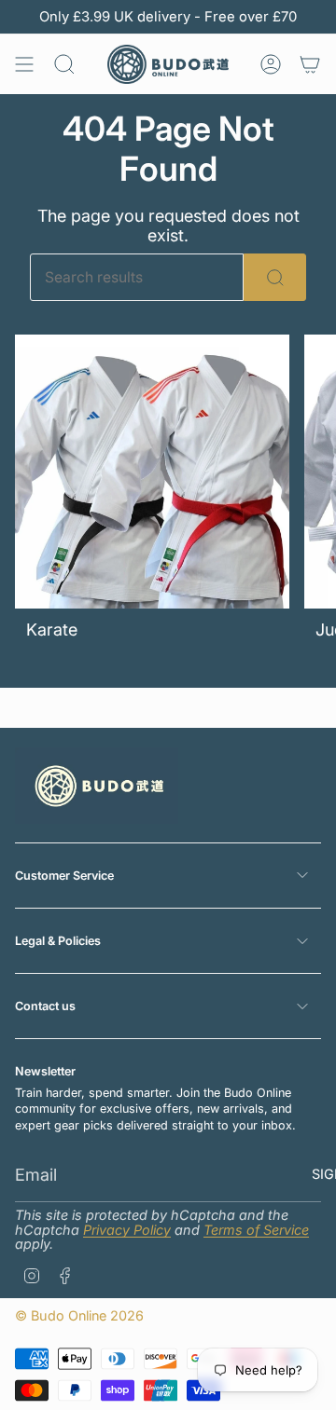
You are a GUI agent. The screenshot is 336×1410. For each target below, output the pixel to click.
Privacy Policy (127, 1230)
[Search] (275, 277)
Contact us (45, 1006)
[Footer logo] (96, 785)
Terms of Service (256, 1230)
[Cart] (309, 64)
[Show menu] (24, 64)
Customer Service (64, 876)
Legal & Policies (58, 941)
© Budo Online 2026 (79, 1315)
